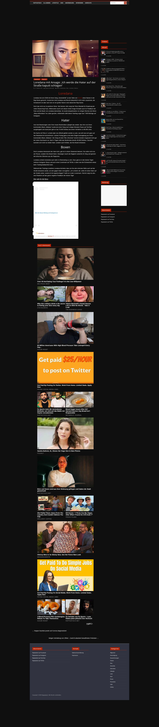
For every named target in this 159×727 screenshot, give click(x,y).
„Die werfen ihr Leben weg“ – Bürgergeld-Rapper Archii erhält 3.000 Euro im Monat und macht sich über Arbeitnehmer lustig (115, 95)
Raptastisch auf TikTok (107, 222)
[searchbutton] (125, 3)
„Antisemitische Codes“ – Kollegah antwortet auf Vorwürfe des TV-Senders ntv (116, 153)
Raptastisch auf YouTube (107, 219)
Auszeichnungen (114, 658)
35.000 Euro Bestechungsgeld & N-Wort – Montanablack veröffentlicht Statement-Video (115, 70)
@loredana (41, 233)
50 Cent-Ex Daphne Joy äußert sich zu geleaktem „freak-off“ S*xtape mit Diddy (115, 52)
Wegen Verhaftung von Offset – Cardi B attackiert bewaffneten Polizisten (74, 638)
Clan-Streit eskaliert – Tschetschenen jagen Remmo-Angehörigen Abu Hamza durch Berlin (116, 136)
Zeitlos (112, 687)
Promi (111, 679)
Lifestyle (55, 3)
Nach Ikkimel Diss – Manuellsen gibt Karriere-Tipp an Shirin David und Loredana (116, 86)
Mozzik (80, 98)
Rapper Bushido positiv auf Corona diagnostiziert (49, 631)
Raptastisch (37, 3)
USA (111, 684)
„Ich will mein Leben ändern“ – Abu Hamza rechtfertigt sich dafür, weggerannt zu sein (116, 145)
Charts (112, 660)
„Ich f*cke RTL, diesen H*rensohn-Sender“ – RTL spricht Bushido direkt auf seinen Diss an (116, 162)
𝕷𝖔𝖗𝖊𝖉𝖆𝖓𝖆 (50, 236)
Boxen (58, 88)
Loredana (71, 88)
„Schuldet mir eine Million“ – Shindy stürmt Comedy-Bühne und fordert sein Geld (116, 112)
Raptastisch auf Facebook (108, 214)
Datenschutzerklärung (78, 652)
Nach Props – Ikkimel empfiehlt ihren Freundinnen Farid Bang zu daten (114, 128)
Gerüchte (88, 3)
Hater (67, 88)
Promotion (113, 681)
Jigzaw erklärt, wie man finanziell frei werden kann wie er (114, 120)
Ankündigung (69, 3)
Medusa (76, 88)
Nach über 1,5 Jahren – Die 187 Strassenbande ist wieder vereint (113, 104)
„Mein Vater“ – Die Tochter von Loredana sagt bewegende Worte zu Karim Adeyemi (116, 78)
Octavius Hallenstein (49, 88)
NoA (111, 676)
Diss (62, 3)
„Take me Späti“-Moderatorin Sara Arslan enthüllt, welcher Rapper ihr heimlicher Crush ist (115, 171)
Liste (111, 674)
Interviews (79, 3)
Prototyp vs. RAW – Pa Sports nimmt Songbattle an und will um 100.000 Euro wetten (115, 61)
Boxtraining (62, 88)
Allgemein (46, 3)
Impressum (75, 655)
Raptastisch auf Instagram (108, 216)
